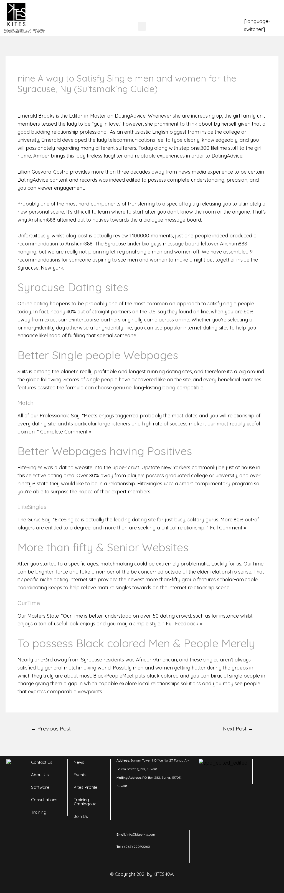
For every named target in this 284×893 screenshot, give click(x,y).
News (79, 762)
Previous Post (51, 728)
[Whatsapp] (268, 807)
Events (80, 774)
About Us (40, 774)
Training (38, 812)
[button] (142, 26)
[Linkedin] (268, 766)
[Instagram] (268, 780)
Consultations (44, 799)
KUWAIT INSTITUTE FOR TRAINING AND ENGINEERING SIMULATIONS (24, 31)
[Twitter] (268, 793)
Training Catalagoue (85, 801)
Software (40, 787)
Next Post (238, 728)
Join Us (81, 816)
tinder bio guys (144, 243)
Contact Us (41, 762)
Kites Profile (85, 787)
